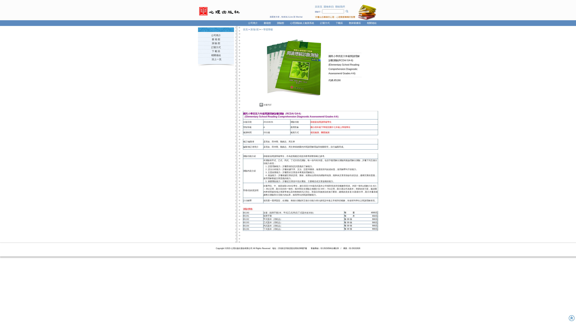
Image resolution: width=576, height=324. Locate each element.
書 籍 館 (216, 39)
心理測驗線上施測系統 (302, 23)
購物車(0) (329, 6)
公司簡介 (253, 23)
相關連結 (371, 23)
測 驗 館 (216, 43)
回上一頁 (216, 59)
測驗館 (280, 23)
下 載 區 (216, 51)
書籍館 (267, 23)
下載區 (339, 23)
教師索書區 (355, 23)
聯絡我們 (340, 6)
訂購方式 (325, 23)
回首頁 (318, 6)
